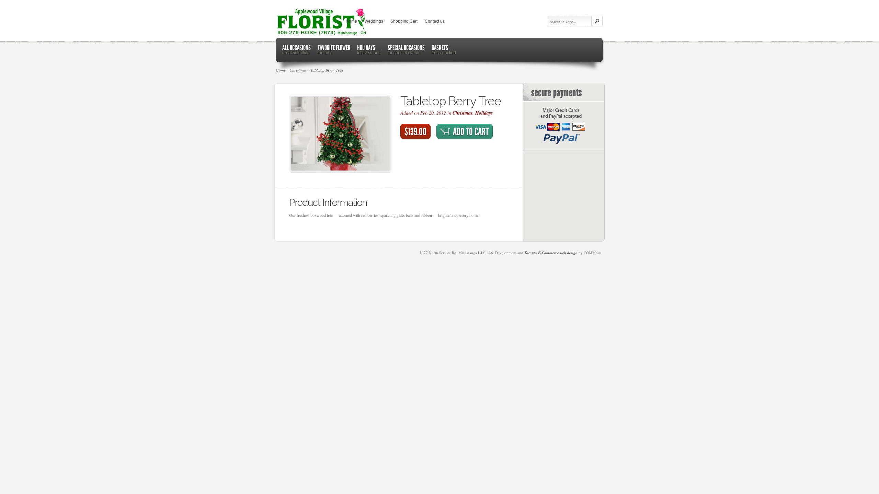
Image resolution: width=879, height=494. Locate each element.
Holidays (484, 112)
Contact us (435, 21)
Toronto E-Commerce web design (551, 253)
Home (351, 21)
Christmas (462, 112)
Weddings (373, 21)
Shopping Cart (404, 21)
